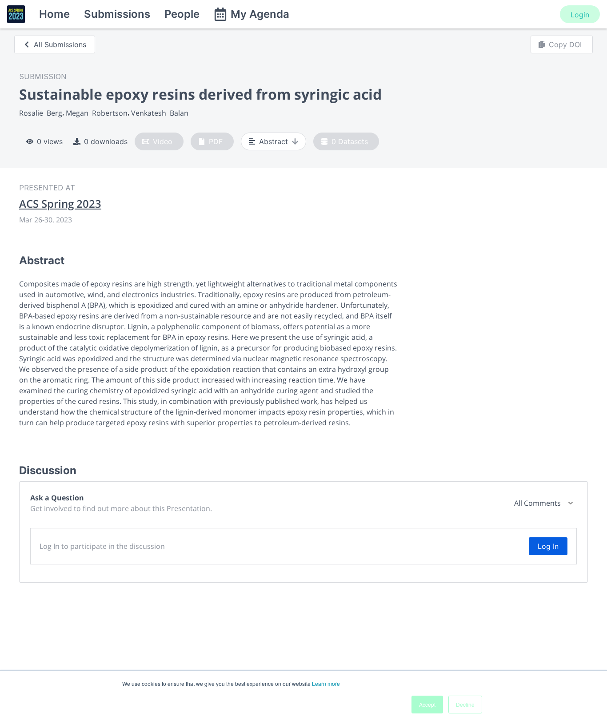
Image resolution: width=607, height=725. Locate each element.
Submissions (117, 14)
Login (580, 14)
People (182, 14)
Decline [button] (465, 704)
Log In (548, 546)
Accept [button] (427, 704)
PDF (216, 141)
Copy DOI (565, 44)
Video (162, 141)
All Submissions (60, 44)
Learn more (326, 683)
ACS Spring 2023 (60, 204)
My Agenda (260, 14)
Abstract (273, 141)
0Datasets (349, 141)
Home (54, 14)
